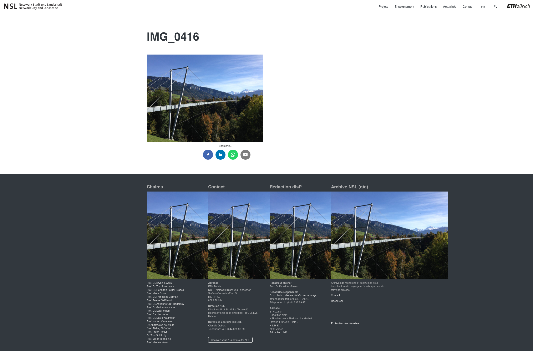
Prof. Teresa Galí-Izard (159, 300)
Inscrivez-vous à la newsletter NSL (230, 340)
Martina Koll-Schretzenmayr (300, 295)
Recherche (337, 300)
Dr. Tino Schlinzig (157, 335)
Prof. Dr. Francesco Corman (162, 296)
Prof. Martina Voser (157, 342)
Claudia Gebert (216, 325)
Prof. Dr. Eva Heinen (158, 310)
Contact (335, 295)
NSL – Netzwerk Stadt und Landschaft (34, 6)
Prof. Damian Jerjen (158, 314)
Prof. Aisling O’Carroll (159, 328)
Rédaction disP (278, 332)
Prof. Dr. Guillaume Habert (161, 307)
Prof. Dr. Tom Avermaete (160, 286)
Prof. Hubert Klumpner (159, 321)
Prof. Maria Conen (157, 293)
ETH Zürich (515, 6)
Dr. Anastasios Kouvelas (160, 324)
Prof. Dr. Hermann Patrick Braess (165, 289)
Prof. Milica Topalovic (159, 338)
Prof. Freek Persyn (157, 331)
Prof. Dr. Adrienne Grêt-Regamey (165, 303)
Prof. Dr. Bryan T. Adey (159, 282)
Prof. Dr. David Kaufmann (161, 317)
